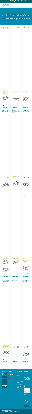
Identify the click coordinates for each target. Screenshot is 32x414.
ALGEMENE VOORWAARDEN (5, 411)
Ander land (4, 1)
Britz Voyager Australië (26, 344)
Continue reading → (5, 107)
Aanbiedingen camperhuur (4, 380)
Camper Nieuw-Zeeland (4, 377)
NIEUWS (25, 0)
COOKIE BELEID (17, 411)
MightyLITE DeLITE (25, 175)
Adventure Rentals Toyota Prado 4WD (16, 176)
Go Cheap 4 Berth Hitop (25, 92)
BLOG (27, 0)
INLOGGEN (21, 0)
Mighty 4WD (15, 258)
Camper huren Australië (4, 383)
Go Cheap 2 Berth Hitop (5, 175)
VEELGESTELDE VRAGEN (13, 1)
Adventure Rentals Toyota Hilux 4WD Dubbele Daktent (26, 260)
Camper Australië (3, 374)
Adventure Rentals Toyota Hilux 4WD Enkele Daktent (6, 346)
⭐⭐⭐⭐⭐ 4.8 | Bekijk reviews (14, 0)
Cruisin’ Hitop (16, 91)
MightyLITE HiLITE (5, 259)
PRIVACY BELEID (12, 411)
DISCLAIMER (22, 411)
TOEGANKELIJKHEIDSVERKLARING (6, 412)
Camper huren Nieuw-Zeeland (4, 387)
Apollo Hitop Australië (16, 344)
